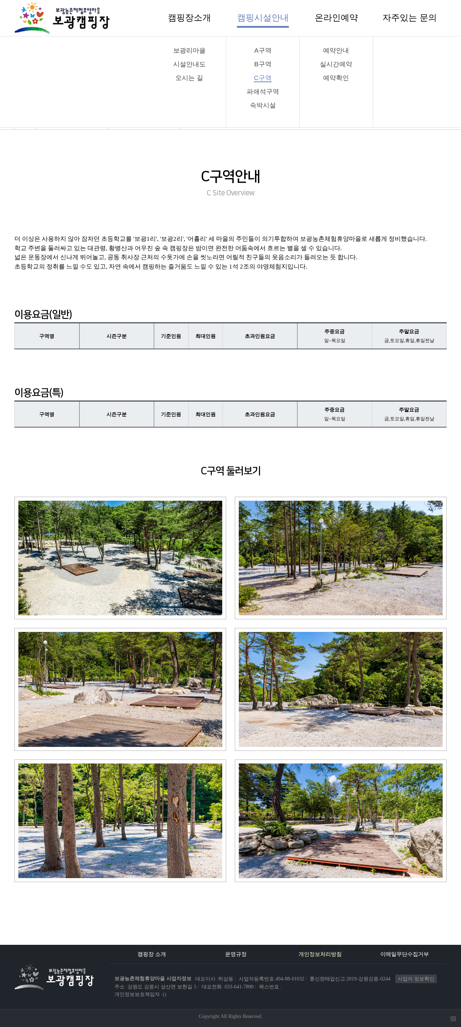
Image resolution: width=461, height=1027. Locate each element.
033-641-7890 (239, 987)
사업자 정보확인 (416, 979)
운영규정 (236, 954)
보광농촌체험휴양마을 (153, 978)
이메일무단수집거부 (404, 954)
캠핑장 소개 (152, 954)
